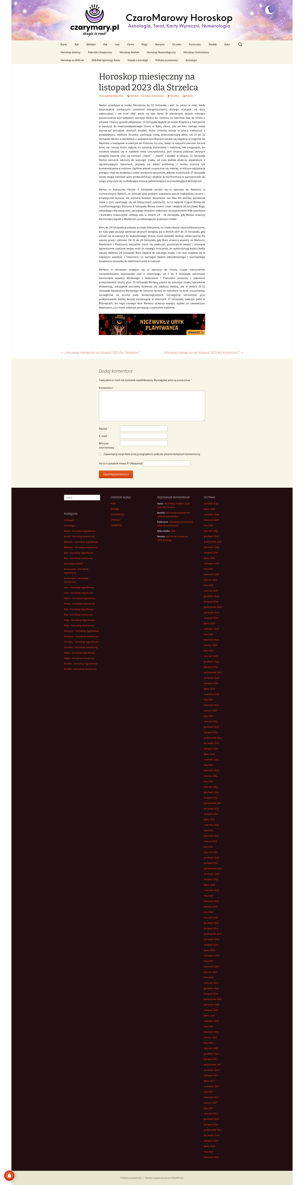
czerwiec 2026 (211, 514)
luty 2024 (208, 650)
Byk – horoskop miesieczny (78, 558)
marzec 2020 (210, 906)
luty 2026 (208, 525)
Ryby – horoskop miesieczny (79, 625)
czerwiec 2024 (211, 628)
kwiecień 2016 (211, 1157)
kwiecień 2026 (211, 519)
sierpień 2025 (211, 552)
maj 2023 (208, 699)
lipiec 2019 (209, 950)
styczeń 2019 (211, 982)
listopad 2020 (211, 863)
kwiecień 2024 (211, 639)
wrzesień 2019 (211, 939)
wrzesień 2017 (211, 1070)
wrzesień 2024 (211, 612)
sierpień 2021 (211, 814)
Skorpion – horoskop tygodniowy (81, 630)
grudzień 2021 (211, 792)
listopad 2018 (211, 993)
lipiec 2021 (209, 819)
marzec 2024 (210, 645)
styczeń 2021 (211, 852)
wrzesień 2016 (211, 1135)
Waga (144, 44)
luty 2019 (208, 977)
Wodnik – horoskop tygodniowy (80, 663)
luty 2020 (208, 912)
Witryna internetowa (106, 445)
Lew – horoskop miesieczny (78, 592)
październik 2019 (212, 933)
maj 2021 (208, 830)
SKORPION (116, 525)
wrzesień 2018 (211, 1004)
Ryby (227, 44)
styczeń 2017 (211, 1113)
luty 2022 (208, 781)
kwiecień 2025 (211, 574)
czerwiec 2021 (211, 824)
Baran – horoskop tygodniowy (80, 531)
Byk (77, 44)
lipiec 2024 (209, 623)
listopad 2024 (211, 601)
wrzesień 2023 (211, 677)
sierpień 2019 (211, 944)
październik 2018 (212, 999)
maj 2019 (208, 961)
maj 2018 (208, 1026)
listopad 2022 (211, 732)
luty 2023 (208, 716)
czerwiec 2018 (211, 1020)
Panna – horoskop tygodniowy (80, 598)
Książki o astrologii (138, 60)
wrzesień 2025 (211, 547)
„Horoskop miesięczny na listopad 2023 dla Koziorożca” (203, 352)
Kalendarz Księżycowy (100, 52)
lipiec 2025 (209, 558)
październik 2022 (212, 737)
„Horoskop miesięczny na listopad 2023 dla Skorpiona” (100, 352)
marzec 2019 (210, 971)
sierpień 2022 (211, 748)
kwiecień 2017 (211, 1097)
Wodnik (213, 44)
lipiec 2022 (209, 754)
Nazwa (104, 428)
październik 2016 (212, 1129)
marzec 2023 (210, 710)
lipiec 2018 (209, 1015)
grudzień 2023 (211, 661)
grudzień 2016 (211, 1119)
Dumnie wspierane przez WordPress (164, 1177)
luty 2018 (208, 1042)
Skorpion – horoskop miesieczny (81, 636)
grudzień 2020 (211, 857)
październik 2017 (212, 1064)
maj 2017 (208, 1091)
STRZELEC (116, 519)
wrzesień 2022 (211, 743)
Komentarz (107, 387)
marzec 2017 (210, 1102)
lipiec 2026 (209, 509)
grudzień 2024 (211, 596)
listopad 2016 (211, 1124)
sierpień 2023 (211, 683)
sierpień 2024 (211, 617)
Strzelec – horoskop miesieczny (147, 95)
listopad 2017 (211, 1059)
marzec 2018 (210, 1037)
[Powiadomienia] (9, 1176)
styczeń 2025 (211, 590)
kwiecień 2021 (211, 835)
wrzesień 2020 (211, 873)
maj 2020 (208, 895)
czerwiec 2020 (211, 890)
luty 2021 (208, 846)
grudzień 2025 (211, 536)
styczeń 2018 (211, 1048)
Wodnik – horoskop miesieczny (80, 669)
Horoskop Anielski (129, 52)
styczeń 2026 (211, 530)
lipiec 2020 (209, 884)
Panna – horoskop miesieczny (79, 603)
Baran (64, 44)
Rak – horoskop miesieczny (78, 614)
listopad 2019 (211, 928)
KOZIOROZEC (118, 514)
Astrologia (191, 60)
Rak (105, 44)
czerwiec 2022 (211, 759)
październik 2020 (212, 868)
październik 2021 (212, 803)
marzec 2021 (210, 841)
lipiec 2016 (209, 1146)
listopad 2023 (211, 666)
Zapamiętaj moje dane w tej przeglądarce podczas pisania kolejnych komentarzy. (151, 454)
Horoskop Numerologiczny (161, 52)
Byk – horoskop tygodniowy (78, 552)
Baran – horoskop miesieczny (79, 536)
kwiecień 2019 (211, 966)
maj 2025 (208, 568)
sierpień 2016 (211, 1140)
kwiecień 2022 (211, 770)
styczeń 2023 (211, 721)
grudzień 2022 (211, 726)
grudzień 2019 (211, 922)
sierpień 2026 (211, 503)
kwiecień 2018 (211, 1031)
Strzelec (176, 44)
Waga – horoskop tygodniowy (79, 652)
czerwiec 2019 (211, 955)
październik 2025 (212, 541)
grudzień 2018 (211, 988)
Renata (189, 95)
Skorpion (160, 44)
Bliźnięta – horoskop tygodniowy (81, 541)
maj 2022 (208, 765)
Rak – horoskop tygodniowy (78, 609)
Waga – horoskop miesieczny (79, 658)
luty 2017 (208, 1108)
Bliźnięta (91, 44)
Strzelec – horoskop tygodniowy (81, 641)
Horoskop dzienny (70, 52)
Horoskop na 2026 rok (72, 60)
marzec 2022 (210, 775)
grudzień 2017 (211, 1053)
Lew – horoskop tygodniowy (79, 587)
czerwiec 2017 (211, 1086)
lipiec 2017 (209, 1080)
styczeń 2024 (211, 656)
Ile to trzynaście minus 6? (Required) (120, 463)
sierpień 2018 (211, 1010)
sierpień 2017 (211, 1075)
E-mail (104, 436)
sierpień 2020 (211, 879)
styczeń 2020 (211, 917)
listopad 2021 (211, 797)
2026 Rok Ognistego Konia (105, 60)
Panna (130, 44)
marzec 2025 (210, 579)
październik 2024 (212, 607)
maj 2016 (208, 1151)
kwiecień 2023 (211, 705)
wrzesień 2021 (211, 808)
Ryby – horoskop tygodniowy (79, 620)
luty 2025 (208, 585)
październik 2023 (212, 672)
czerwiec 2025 (211, 563)
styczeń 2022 (211, 786)
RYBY (113, 503)
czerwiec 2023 (211, 694)
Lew (117, 44)
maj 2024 (208, 634)
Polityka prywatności (166, 60)
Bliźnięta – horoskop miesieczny (81, 547)
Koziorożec (195, 44)
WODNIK (115, 509)
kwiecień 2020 (211, 901)
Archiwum (69, 520)
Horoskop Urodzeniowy (196, 52)
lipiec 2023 (209, 688)
